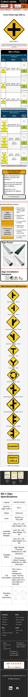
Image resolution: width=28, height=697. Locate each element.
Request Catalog (20, 619)
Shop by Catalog (20, 617)
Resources (4, 624)
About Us (4, 617)
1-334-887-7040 (7, 648)
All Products (19, 624)
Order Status (19, 622)
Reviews (4, 622)
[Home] (8, 2)
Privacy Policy (19, 630)
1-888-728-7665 (7, 645)
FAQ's (3, 630)
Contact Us (5, 619)
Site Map (4, 635)
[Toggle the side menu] (11, 6)
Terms (17, 632)
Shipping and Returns (7, 632)
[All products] (18, 6)
